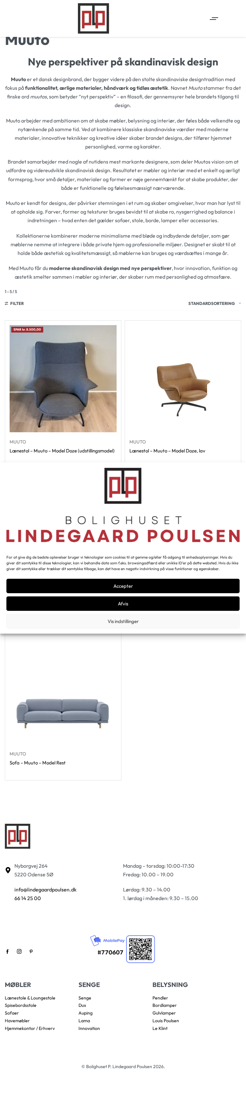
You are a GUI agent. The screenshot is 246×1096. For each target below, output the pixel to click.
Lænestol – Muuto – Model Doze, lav (167, 451)
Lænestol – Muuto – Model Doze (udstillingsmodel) (62, 451)
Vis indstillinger (123, 621)
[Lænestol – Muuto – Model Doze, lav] (182, 378)
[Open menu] (213, 18)
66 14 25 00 (27, 898)
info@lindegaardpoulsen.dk (45, 889)
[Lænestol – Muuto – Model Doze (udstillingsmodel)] (63, 378)
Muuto (18, 442)
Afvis (123, 604)
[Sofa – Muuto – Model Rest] (63, 690)
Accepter (123, 586)
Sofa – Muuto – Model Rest (38, 763)
